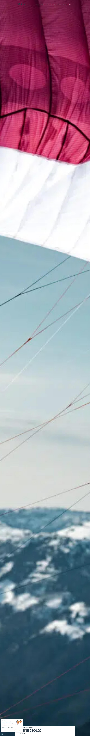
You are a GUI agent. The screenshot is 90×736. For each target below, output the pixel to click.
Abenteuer (43, 4)
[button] (2, 734)
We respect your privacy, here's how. (7, 727)
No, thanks (4, 730)
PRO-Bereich (53, 4)
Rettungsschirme (25, 727)
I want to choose (12, 730)
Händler (59, 4)
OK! (19, 730)
